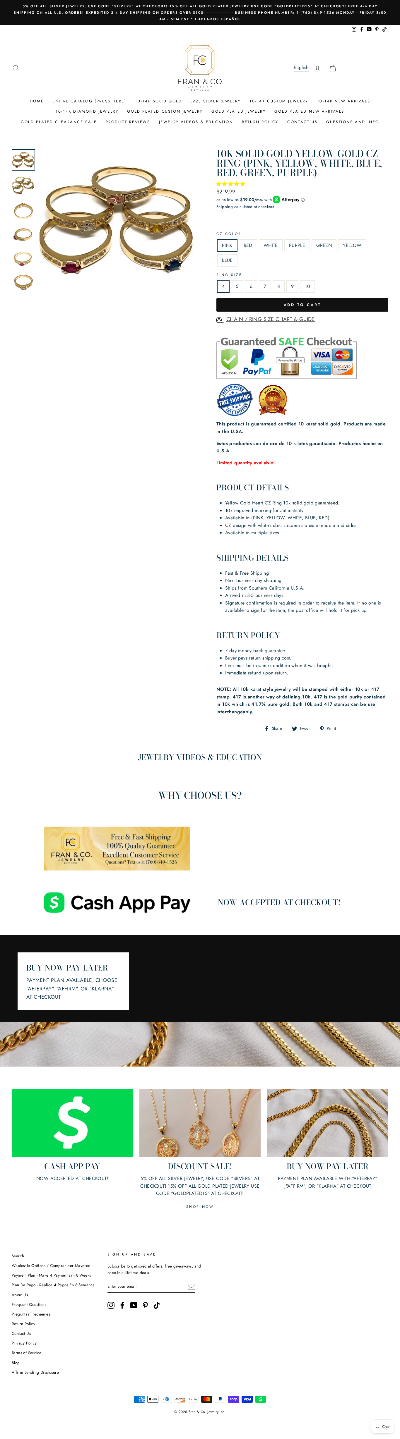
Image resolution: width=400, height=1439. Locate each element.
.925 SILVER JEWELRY (216, 101)
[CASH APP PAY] (72, 1123)
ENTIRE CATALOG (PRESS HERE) (89, 101)
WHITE (271, 245)
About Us (20, 1295)
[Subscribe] (191, 1286)
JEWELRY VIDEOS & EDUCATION (196, 122)
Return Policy (23, 1324)
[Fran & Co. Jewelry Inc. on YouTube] (133, 1305)
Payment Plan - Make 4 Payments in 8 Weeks (51, 1275)
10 (307, 286)
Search (18, 1256)
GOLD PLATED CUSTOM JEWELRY (165, 111)
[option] (200, 12)
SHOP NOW (200, 1206)
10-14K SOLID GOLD (158, 101)
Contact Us (21, 1333)
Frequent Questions (29, 1304)
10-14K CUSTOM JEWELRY (278, 101)
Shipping (224, 207)
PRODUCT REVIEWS (128, 122)
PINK (227, 245)
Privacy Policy (24, 1343)
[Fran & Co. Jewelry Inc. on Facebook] (122, 1305)
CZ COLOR (229, 233)
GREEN (324, 245)
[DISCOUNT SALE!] (200, 1123)
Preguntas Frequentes (31, 1314)
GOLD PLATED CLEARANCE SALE (59, 122)
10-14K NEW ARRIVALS (343, 101)
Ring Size (229, 274)
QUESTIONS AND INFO (352, 122)
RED (248, 245)
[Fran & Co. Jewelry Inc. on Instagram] (110, 1305)
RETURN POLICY (260, 122)
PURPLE (297, 245)
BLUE (227, 260)
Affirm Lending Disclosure (35, 1372)
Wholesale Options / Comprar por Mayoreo (51, 1265)
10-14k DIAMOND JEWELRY (87, 111)
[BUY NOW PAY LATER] (327, 1123)
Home (37, 101)
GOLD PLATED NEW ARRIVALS (309, 111)
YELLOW (352, 245)
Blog (16, 1363)
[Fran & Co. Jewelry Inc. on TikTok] (156, 1305)
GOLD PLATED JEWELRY (238, 111)
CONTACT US (302, 122)
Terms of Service (26, 1353)
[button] (231, 184)
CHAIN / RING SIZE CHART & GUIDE (270, 319)
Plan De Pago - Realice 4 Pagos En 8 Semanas (53, 1285)
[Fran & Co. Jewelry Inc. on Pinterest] (145, 1305)
